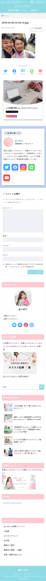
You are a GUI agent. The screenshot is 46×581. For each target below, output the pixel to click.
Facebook (15, 171)
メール (6, 245)
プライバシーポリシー (22, 574)
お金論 (6, 531)
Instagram (23, 171)
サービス (24, 10)
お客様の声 (34, 10)
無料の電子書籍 (13, 10)
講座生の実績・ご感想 (13, 550)
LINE (31, 171)
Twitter (6, 171)
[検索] (41, 386)
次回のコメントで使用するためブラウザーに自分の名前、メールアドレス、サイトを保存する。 (24, 265)
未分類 (6, 540)
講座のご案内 (9, 545)
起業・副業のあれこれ (13, 555)
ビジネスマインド (11, 536)
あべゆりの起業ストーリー (14, 526)
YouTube (6, 182)
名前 (5, 236)
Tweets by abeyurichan (12, 503)
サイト (5, 255)
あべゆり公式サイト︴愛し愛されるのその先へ (23, 4)
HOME (24, 570)
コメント (7, 208)
